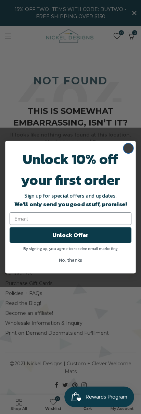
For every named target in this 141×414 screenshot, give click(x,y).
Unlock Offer (70, 234)
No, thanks (70, 259)
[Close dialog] (128, 148)
